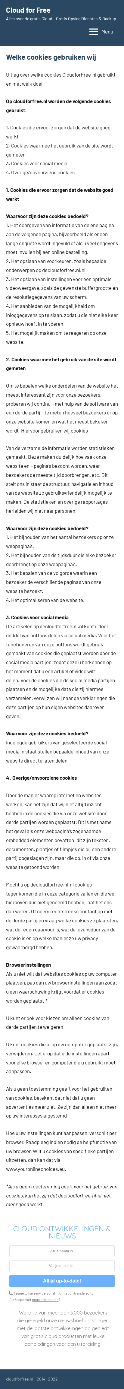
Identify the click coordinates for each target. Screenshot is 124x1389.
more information (45, 1299)
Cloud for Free (28, 9)
